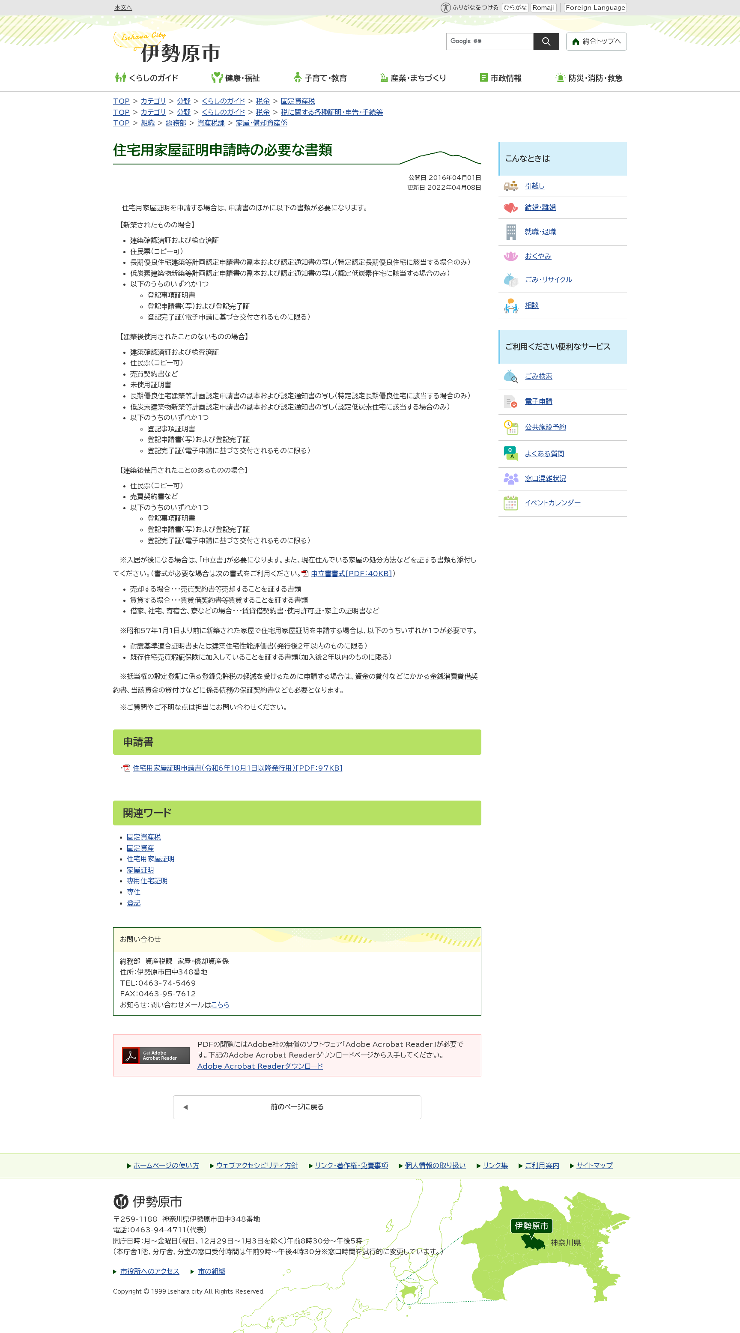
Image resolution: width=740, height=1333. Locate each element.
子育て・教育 (325, 78)
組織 (148, 123)
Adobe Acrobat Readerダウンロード (260, 1066)
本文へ (123, 8)
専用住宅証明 (147, 880)
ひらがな (515, 8)
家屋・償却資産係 (261, 123)
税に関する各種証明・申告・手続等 (332, 112)
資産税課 (211, 123)
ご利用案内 (542, 1165)
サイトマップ (594, 1165)
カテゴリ (153, 101)
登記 (133, 903)
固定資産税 (298, 101)
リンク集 (495, 1165)
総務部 (176, 123)
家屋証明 (140, 870)
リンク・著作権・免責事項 (351, 1165)
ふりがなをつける (475, 8)
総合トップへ (602, 41)
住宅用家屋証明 (151, 858)
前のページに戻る (297, 1106)
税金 (263, 101)
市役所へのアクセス (149, 1271)
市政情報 (506, 78)
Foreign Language (595, 8)
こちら (220, 1004)
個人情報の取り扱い (435, 1165)
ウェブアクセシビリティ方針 (257, 1165)
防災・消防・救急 (596, 78)
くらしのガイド (153, 78)
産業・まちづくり (418, 78)
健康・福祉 (242, 78)
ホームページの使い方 (166, 1165)
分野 (184, 101)
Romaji (543, 8)
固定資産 (140, 848)
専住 (133, 891)
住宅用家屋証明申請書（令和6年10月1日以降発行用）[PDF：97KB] (238, 768)
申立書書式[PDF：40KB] (351, 573)
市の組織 (211, 1271)
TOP (121, 101)
